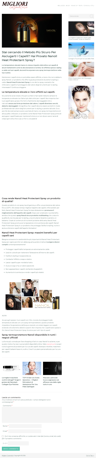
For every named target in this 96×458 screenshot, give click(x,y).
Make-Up (74, 5)
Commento (7, 406)
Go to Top (89, 455)
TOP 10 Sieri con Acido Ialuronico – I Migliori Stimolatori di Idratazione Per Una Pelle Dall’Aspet (30, 382)
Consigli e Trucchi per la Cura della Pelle (81, 59)
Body (68, 5)
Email (5, 431)
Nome (5, 426)
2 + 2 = (5, 443)
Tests (80, 5)
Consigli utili (88, 5)
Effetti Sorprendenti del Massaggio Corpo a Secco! (79, 79)
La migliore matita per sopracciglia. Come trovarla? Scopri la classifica (79, 38)
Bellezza (61, 5)
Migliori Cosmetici (8, 455)
